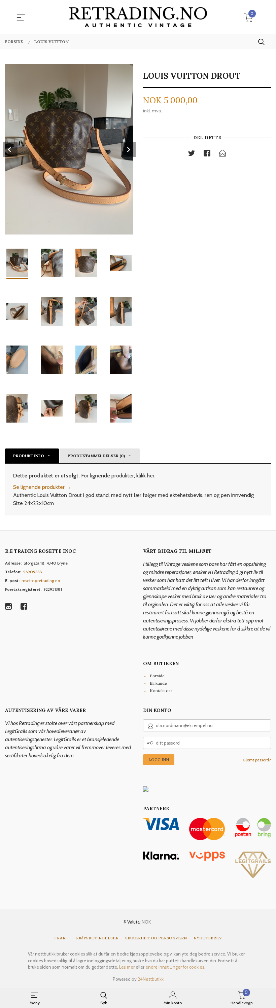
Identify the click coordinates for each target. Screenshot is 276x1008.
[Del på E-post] (222, 154)
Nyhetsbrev (208, 937)
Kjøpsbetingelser (96, 937)
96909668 (32, 571)
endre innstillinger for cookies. (175, 967)
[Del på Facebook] (207, 154)
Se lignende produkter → (42, 487)
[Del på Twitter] (191, 154)
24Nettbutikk (151, 979)
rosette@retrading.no (41, 580)
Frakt (61, 937)
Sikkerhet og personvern (156, 937)
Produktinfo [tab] (28, 455)
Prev (10, 149)
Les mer (127, 967)
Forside (157, 675)
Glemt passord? (257, 759)
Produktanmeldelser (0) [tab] (96, 455)
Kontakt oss (161, 690)
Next (128, 149)
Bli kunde (158, 683)
